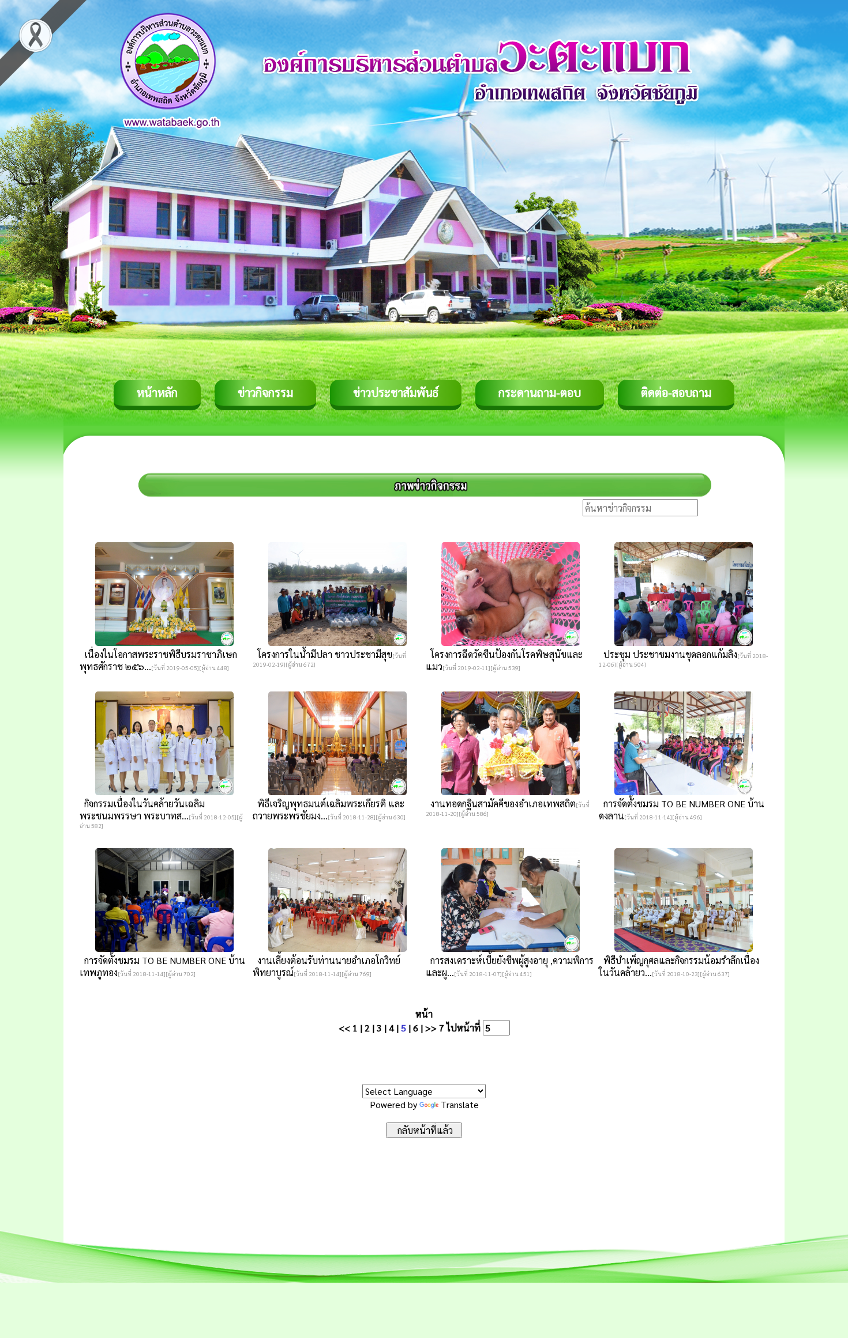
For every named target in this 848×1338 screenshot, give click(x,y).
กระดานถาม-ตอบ (539, 392)
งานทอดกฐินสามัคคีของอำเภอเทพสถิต (501, 803)
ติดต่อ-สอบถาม (676, 392)
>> (431, 1028)
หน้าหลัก (157, 392)
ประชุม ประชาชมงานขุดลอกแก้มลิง (668, 654)
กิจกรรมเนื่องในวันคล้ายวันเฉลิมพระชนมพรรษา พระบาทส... (142, 809)
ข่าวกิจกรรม (265, 392)
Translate (460, 1104)
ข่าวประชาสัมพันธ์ (395, 392)
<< (344, 1028)
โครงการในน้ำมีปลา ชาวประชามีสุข (322, 654)
